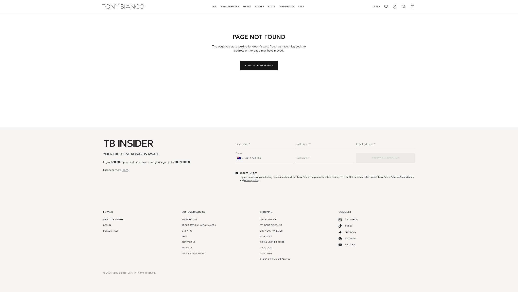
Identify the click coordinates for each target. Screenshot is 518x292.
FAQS (184, 236)
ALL (214, 6)
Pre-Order (266, 236)
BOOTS (259, 6)
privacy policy (251, 180)
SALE (301, 6)
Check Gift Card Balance (275, 259)
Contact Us (189, 242)
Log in (107, 225)
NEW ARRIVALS (230, 6)
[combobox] (240, 158)
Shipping (187, 231)
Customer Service (194, 212)
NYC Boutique (268, 219)
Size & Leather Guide (272, 242)
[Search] (403, 6)
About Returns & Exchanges (199, 225)
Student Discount (271, 225)
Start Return (189, 219)
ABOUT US (187, 247)
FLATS (271, 6)
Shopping (266, 212)
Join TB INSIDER (248, 173)
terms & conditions (403, 177)
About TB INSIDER (113, 219)
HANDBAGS (286, 6)
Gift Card (266, 253)
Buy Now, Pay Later (271, 231)
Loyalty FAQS (111, 231)
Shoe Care (266, 247)
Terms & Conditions (194, 253)
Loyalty (108, 212)
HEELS (247, 6)
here (125, 170)
